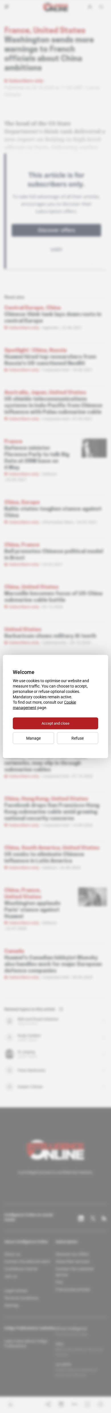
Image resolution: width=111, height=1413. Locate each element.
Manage (33, 738)
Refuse (77, 738)
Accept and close (55, 723)
